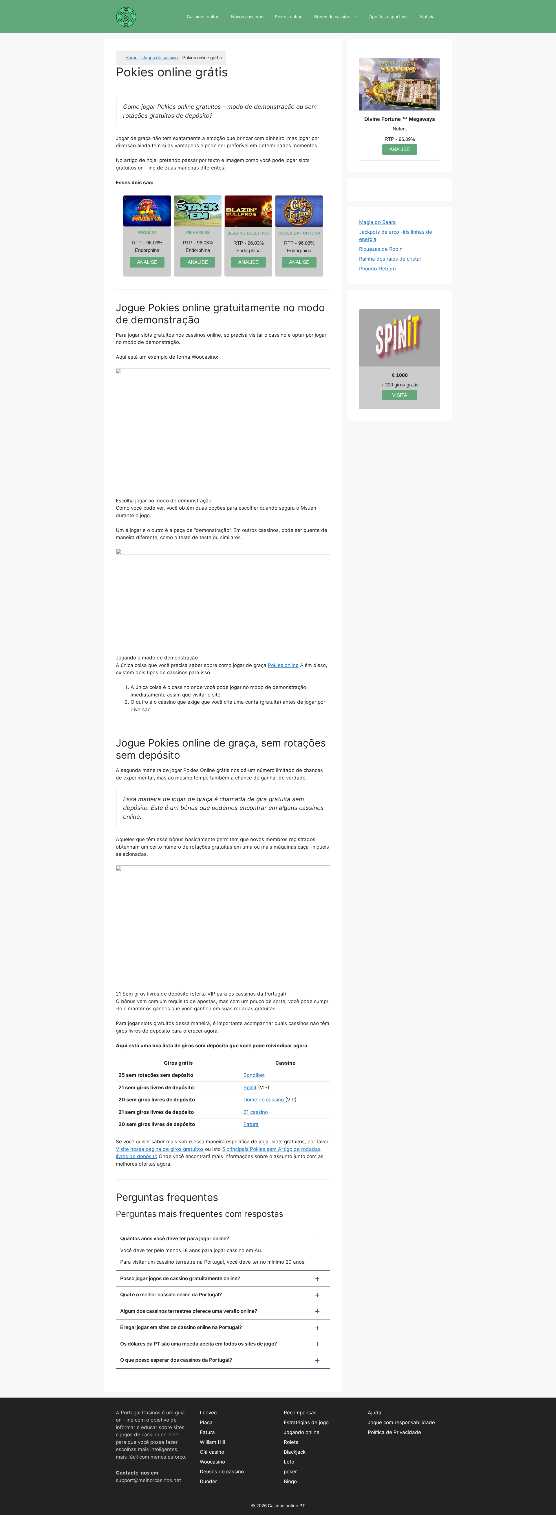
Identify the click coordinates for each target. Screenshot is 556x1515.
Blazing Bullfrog (248, 233)
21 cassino (256, 1112)
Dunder (208, 1481)
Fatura (251, 1124)
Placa (206, 1422)
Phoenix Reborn (377, 269)
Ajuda (374, 1413)
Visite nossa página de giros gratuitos (160, 1149)
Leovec (208, 1413)
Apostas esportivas (389, 16)
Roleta (291, 1442)
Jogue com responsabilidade (401, 1422)
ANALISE (147, 262)
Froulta (147, 232)
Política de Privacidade (394, 1432)
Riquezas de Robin (381, 249)
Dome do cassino (264, 1100)
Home (131, 57)
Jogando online (301, 1432)
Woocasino (212, 1462)
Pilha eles (198, 232)
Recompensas (300, 1413)
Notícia (427, 16)
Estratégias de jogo (306, 1422)
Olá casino (212, 1452)
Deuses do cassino (222, 1472)
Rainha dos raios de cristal (390, 259)
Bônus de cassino (332, 16)
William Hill (212, 1442)
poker (290, 1472)
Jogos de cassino (160, 57)
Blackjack (295, 1452)
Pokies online (289, 16)
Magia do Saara (377, 222)
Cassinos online (203, 16)
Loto (289, 1462)
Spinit (250, 1087)
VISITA (399, 395)
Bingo (290, 1481)
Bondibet (254, 1075)
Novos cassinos (247, 16)
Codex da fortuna (299, 233)
